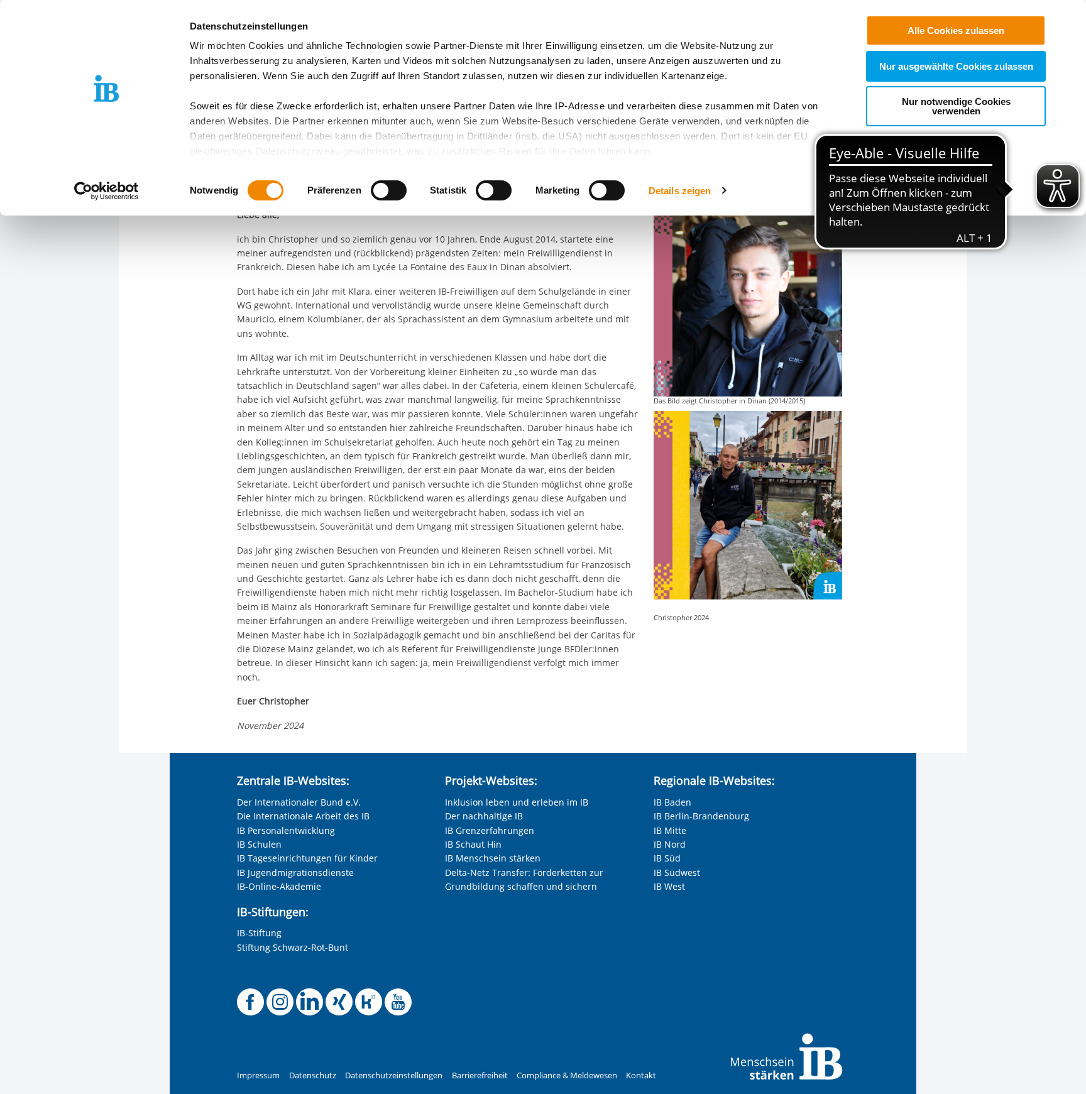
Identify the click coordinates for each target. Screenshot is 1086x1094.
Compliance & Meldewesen (567, 1075)
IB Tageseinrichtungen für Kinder (307, 858)
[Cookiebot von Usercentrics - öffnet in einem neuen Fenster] (107, 191)
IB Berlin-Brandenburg (701, 816)
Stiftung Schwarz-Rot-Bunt (292, 947)
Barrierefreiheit (480, 1075)
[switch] (389, 190)
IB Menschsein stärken (492, 858)
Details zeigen (680, 190)
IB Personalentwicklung (286, 830)
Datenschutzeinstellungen (393, 1075)
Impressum (258, 1075)
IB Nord (670, 844)
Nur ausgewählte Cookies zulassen (956, 66)
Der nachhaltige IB (484, 816)
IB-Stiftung (259, 933)
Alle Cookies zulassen (956, 30)
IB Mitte (670, 830)
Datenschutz (312, 1075)
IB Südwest (677, 872)
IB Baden (672, 802)
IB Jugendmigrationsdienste (295, 872)
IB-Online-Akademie (279, 886)
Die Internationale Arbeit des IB (303, 816)
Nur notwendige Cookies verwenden (956, 106)
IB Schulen (259, 844)
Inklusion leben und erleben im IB (516, 802)
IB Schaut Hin (473, 844)
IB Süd (667, 858)
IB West (669, 886)
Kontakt (641, 1075)
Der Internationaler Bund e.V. (299, 802)
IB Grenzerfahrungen (489, 830)
